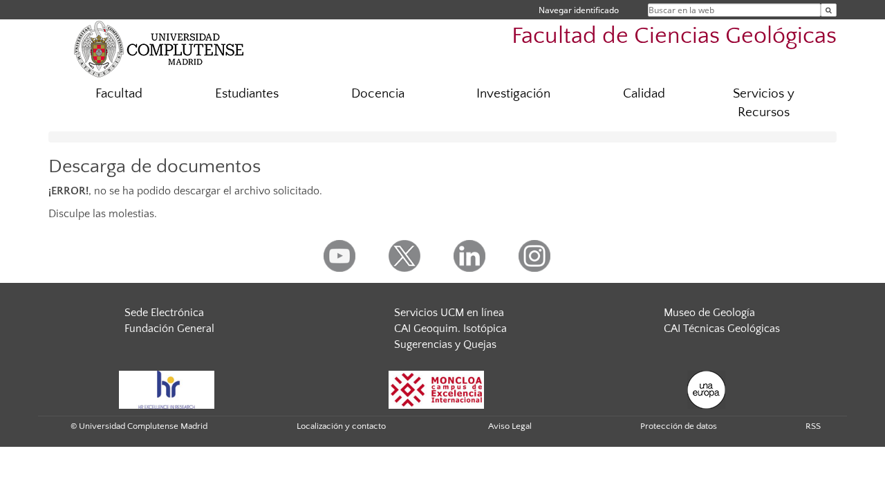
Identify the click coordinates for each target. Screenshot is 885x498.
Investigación (513, 93)
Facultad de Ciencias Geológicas (674, 36)
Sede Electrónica (164, 312)
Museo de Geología (709, 312)
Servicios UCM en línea (449, 312)
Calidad (644, 93)
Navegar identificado (579, 10)
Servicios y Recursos (763, 103)
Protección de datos (678, 426)
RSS (813, 426)
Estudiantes (247, 93)
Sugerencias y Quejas (445, 344)
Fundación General (169, 328)
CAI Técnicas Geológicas (722, 328)
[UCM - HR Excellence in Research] (166, 388)
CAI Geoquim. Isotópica (450, 328)
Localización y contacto (341, 426)
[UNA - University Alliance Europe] (706, 388)
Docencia (377, 93)
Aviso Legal (510, 426)
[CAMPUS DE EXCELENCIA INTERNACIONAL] (436, 388)
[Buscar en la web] (829, 10)
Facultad (118, 93)
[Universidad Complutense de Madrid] (159, 48)
